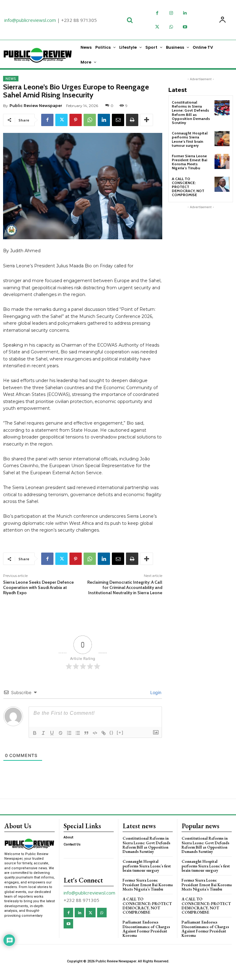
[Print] (132, 120)
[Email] (118, 120)
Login (155, 692)
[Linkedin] (184, 13)
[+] (120, 732)
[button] (129, 20)
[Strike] (60, 733)
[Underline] (52, 733)
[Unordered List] (77, 733)
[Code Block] (95, 733)
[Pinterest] (75, 120)
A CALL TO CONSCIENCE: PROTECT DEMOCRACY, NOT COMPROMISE (188, 186)
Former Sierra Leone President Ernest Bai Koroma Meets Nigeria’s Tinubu (189, 162)
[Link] (103, 733)
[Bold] (34, 733)
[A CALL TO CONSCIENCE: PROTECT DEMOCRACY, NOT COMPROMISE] (222, 184)
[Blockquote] (86, 733)
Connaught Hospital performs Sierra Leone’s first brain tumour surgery (190, 139)
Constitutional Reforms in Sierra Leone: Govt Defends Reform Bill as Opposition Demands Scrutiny (191, 112)
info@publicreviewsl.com (30, 20)
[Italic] (43, 733)
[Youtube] (184, 27)
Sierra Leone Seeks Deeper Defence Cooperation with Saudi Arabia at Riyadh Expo (38, 587)
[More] (146, 120)
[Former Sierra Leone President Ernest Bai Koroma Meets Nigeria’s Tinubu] (222, 161)
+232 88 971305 (79, 20)
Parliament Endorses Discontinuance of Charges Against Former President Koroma (146, 929)
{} (111, 732)
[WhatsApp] (171, 27)
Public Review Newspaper (36, 105)
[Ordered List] (69, 733)
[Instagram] (171, 13)
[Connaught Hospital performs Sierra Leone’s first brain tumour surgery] (222, 138)
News (11, 78)
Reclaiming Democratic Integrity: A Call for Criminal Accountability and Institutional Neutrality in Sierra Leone (124, 587)
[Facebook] (157, 13)
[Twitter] (157, 27)
